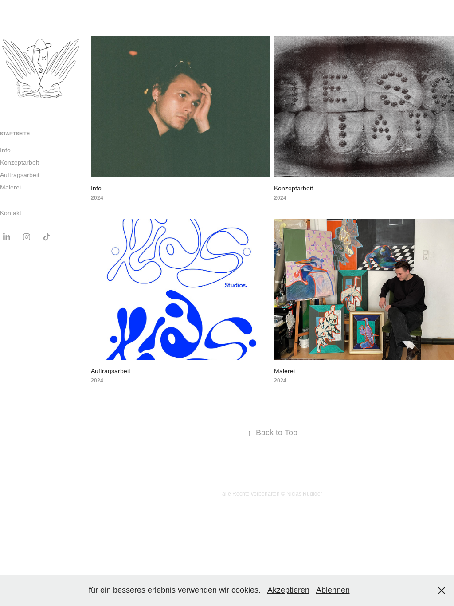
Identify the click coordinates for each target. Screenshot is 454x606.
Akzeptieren (288, 590)
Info (5, 149)
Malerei (10, 187)
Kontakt (10, 212)
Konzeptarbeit (19, 162)
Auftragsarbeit (19, 174)
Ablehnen (333, 590)
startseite (15, 133)
